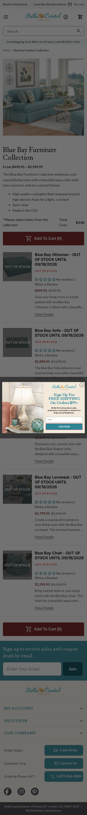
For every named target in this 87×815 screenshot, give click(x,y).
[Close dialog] (82, 385)
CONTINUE (64, 426)
